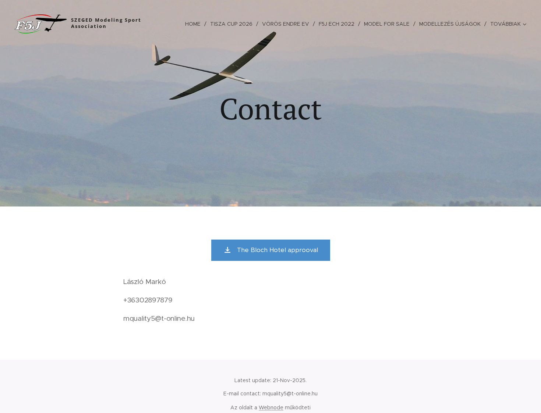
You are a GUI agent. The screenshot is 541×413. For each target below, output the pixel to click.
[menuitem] (194, 24)
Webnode (271, 407)
